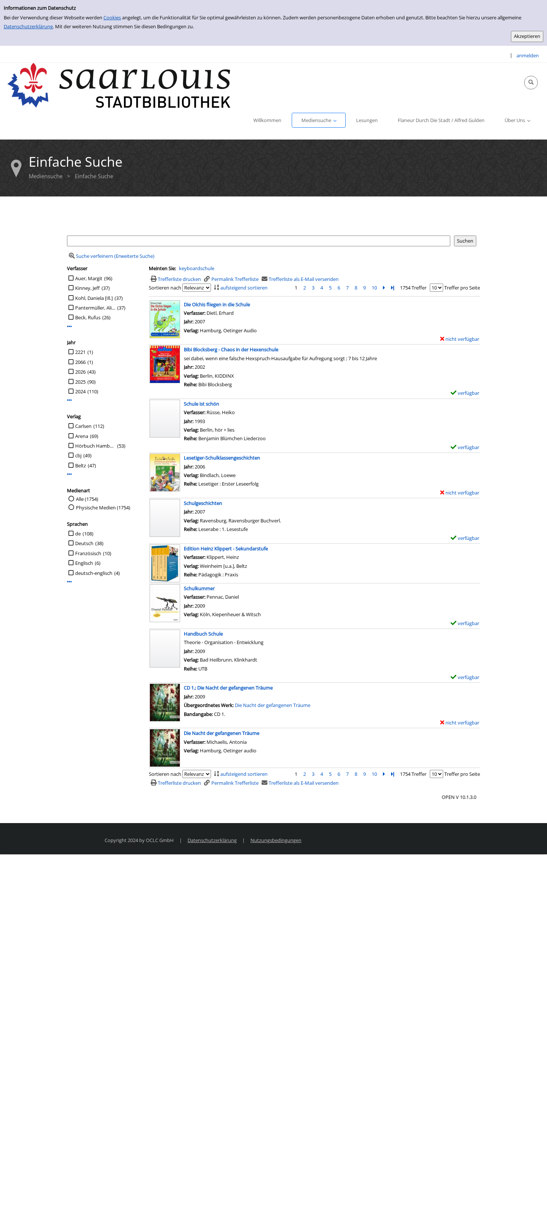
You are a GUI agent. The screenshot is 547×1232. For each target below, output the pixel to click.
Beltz (80, 465)
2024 (80, 391)
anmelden (527, 55)
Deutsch (84, 543)
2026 (80, 371)
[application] (319, 120)
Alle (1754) (87, 499)
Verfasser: (195, 557)
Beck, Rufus (87, 317)
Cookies (112, 17)
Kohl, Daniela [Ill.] (94, 298)
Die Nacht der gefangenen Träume (272, 705)
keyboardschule (196, 268)
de (78, 533)
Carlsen (83, 426)
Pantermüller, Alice (95, 307)
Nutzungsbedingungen (275, 840)
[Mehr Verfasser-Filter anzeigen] (69, 326)
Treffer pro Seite (462, 287)
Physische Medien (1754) (103, 507)
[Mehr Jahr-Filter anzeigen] (69, 400)
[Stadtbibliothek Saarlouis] (119, 84)
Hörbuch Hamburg (95, 445)
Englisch (84, 563)
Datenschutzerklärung (28, 26)
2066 (80, 362)
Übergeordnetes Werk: (209, 705)
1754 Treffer (413, 287)
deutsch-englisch (93, 573)
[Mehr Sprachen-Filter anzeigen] (69, 581)
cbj (78, 455)
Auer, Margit (88, 278)
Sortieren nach (165, 287)
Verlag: (191, 566)
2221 (80, 352)
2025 (80, 381)
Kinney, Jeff (87, 288)
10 (374, 287)
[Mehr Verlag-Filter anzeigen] (69, 474)
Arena (81, 436)
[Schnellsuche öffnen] (531, 82)
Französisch (88, 553)
